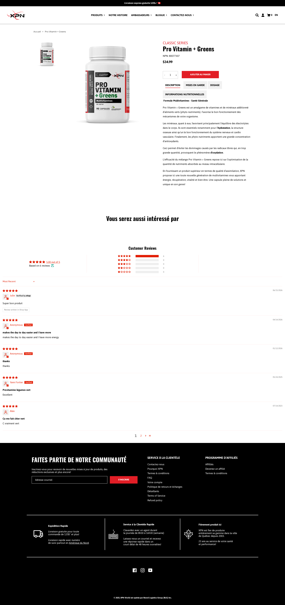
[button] (124, 256)
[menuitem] (98, 15)
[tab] (173, 86)
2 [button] (141, 435)
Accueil (37, 31)
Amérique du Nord (79, 542)
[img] (10, 290)
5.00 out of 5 (53, 262)
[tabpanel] (207, 142)
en (276, 15)
